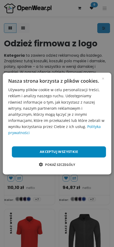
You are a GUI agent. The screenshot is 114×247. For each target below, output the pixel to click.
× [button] (103, 78)
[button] (57, 164)
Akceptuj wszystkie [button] (59, 151)
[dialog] (57, 123)
